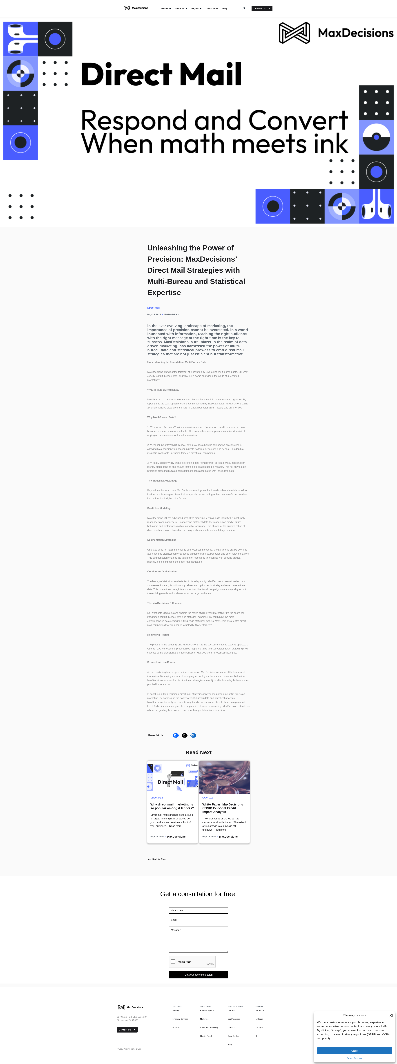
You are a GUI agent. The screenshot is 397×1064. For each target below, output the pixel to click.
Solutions (206, 1006)
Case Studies (233, 1036)
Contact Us (260, 8)
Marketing (204, 1019)
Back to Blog (159, 859)
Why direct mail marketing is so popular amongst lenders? (172, 806)
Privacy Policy (123, 1049)
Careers (231, 1027)
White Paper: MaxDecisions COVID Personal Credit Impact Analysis (222, 808)
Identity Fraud (206, 1036)
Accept (354, 1050)
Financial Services (180, 1019)
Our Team (232, 1010)
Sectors (177, 1006)
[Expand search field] (246, 8)
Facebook (260, 1010)
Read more (175, 826)
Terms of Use (135, 1049)
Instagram (260, 1027)
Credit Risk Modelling (209, 1027)
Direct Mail (153, 307)
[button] (390, 1015)
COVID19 (207, 797)
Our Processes (234, 1019)
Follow (260, 1006)
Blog (230, 1045)
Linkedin (259, 1019)
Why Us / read (235, 1006)
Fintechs (176, 1027)
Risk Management (208, 1010)
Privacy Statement (354, 1058)
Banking (175, 1010)
